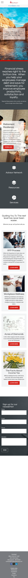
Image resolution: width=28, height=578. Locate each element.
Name (3, 409)
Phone (3, 427)
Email (3, 418)
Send (4, 450)
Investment (14, 571)
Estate (14, 573)
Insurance (14, 575)
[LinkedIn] (16, 564)
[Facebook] (11, 564)
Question (3, 437)
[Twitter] (14, 564)
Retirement (14, 570)
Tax (14, 576)
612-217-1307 (16, 556)
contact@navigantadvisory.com (14, 561)
